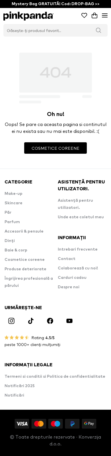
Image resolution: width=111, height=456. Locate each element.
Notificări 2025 (20, 386)
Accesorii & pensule (24, 231)
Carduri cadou (72, 278)
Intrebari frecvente (78, 249)
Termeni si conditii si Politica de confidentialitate (55, 377)
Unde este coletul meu (81, 217)
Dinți (10, 241)
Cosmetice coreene (25, 260)
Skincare (13, 203)
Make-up (13, 194)
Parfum (12, 222)
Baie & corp (16, 250)
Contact (66, 259)
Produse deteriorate (25, 269)
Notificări (14, 395)
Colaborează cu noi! (78, 268)
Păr (8, 213)
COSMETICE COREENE (55, 148)
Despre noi (68, 287)
